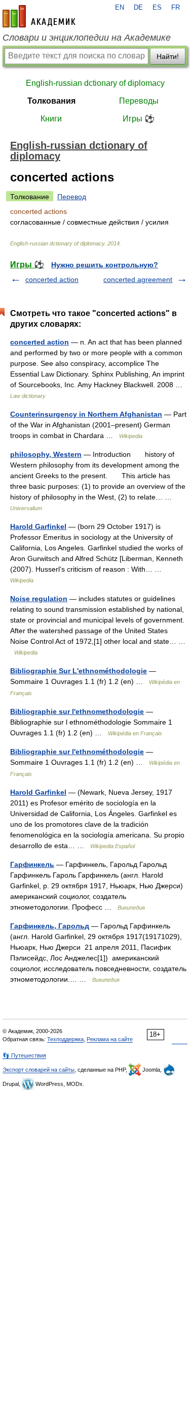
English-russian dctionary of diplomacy (95, 83)
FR (175, 7)
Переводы (139, 101)
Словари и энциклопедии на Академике (87, 38)
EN (119, 7)
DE (138, 7)
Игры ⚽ (139, 118)
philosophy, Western (46, 454)
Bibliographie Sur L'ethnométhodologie (78, 671)
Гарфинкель (32, 864)
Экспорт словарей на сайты (38, 1070)
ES (157, 7)
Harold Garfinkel (38, 526)
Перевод (71, 197)
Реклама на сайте (110, 1039)
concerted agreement (137, 279)
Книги (51, 118)
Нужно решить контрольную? (104, 265)
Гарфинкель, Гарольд (49, 926)
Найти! (168, 56)
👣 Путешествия (24, 1055)
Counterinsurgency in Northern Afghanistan (86, 414)
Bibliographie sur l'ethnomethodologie (77, 711)
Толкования (51, 101)
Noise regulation (38, 599)
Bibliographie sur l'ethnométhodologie (77, 751)
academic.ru (39, 16)
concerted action (52, 279)
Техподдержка (65, 1039)
